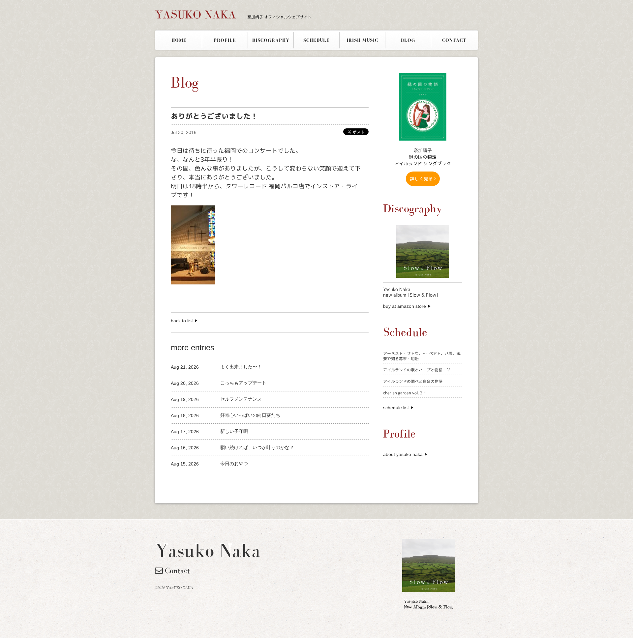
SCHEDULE (316, 40)
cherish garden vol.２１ (405, 393)
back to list (182, 320)
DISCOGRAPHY (270, 40)
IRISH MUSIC (362, 40)
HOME (179, 40)
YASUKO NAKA (233, 14)
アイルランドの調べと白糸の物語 (412, 381)
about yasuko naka (403, 454)
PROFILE (225, 40)
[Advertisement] (248, 483)
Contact (176, 570)
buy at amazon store (404, 306)
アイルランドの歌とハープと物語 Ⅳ (416, 370)
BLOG (408, 40)
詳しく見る (422, 178)
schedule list (396, 407)
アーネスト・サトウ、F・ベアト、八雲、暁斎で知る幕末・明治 (422, 356)
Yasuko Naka (428, 604)
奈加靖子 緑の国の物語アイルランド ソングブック (422, 157)
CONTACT (454, 40)
